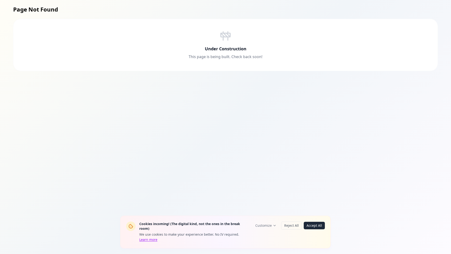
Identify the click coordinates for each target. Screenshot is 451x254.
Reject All (291, 225)
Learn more (148, 239)
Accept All (314, 225)
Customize (263, 225)
